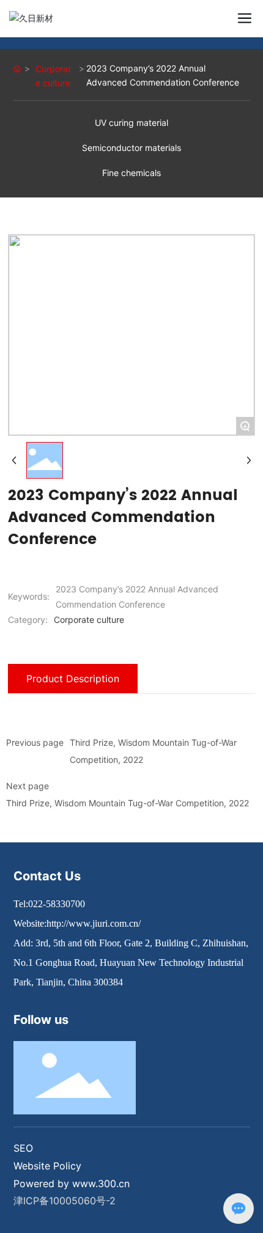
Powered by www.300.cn (71, 1183)
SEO (23, 1148)
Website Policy (47, 1166)
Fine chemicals (131, 172)
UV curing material (131, 122)
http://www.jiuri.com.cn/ (93, 923)
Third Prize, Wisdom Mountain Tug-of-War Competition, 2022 (127, 803)
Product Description (72, 678)
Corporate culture (53, 76)
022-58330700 (56, 904)
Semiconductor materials (131, 147)
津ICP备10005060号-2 (64, 1200)
